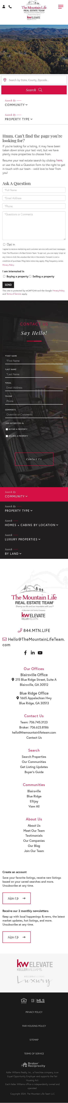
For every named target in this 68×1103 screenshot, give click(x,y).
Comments (10, 410)
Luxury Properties (21, 539)
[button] (34, 89)
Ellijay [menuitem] (34, 801)
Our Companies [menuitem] (34, 840)
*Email (8, 383)
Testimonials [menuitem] (34, 835)
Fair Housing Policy (34, 1025)
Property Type (17, 119)
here (59, 160)
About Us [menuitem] (34, 825)
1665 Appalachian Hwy (36, 698)
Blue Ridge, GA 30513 (34, 703)
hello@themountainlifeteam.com (34, 732)
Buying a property (17, 276)
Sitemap (34, 1039)
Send (8, 284)
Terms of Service (14, 294)
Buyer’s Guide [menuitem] (34, 772)
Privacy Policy (8, 265)
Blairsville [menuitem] (34, 791)
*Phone (9, 396)
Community (15, 105)
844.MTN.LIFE (36, 630)
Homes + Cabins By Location (30, 525)
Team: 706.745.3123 (34, 722)
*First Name (11, 356)
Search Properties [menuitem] (34, 756)
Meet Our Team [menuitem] (34, 830)
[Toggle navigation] (60, 6)
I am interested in (13, 271)
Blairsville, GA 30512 (34, 685)
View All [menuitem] (34, 806)
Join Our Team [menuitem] (34, 851)
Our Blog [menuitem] (34, 846)
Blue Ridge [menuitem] (34, 796)
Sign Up (13, 937)
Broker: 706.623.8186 (34, 727)
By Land (12, 554)
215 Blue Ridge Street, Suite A (35, 679)
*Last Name (11, 369)
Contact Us (34, 459)
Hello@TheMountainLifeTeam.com (33, 641)
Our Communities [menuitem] (34, 762)
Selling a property (43, 276)
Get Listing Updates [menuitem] (34, 767)
